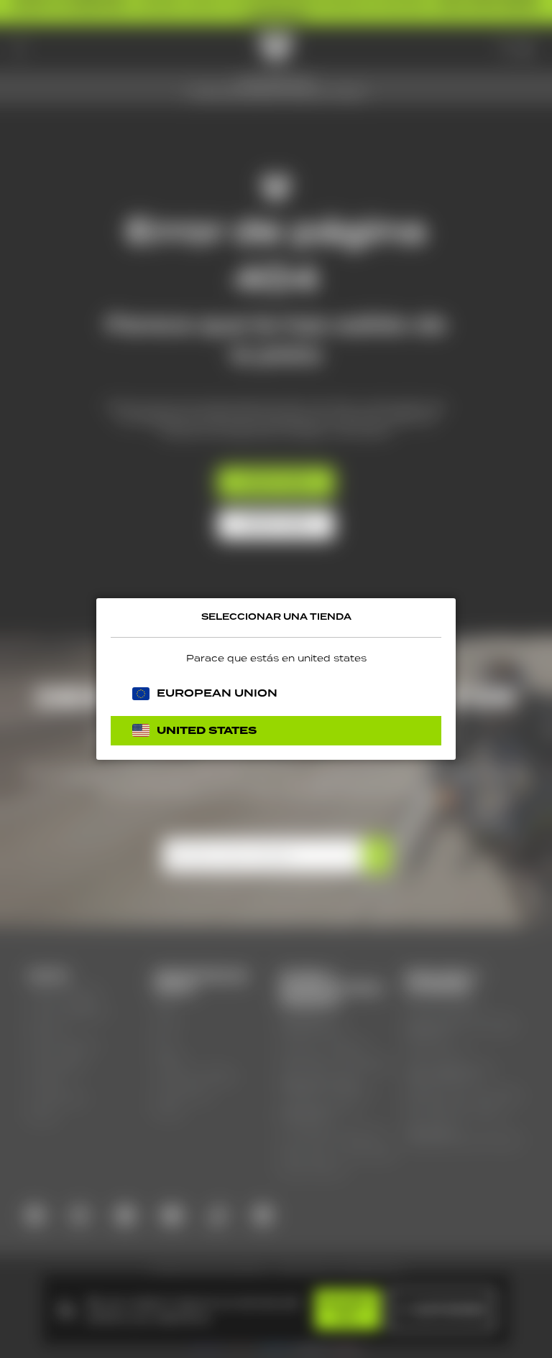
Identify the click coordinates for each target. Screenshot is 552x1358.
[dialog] (276, 679)
